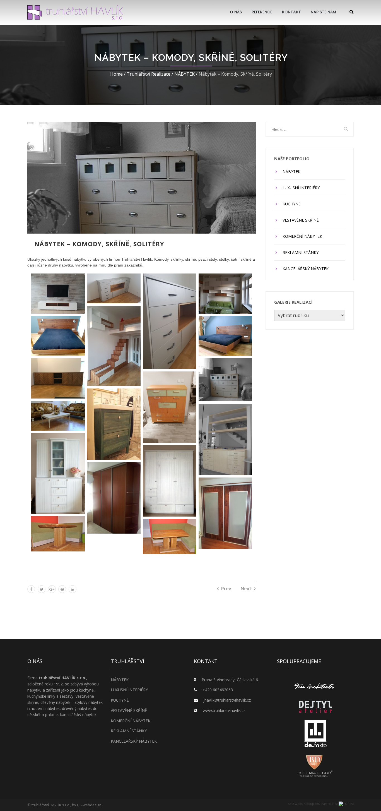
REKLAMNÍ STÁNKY (301, 252)
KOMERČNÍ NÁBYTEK (302, 236)
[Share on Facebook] (31, 589)
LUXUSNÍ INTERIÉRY (301, 187)
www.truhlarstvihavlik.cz (224, 710)
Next (246, 589)
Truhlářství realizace (148, 74)
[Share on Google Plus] (52, 589)
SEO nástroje (324, 804)
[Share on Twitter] (41, 589)
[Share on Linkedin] (72, 589)
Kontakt (291, 12)
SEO (291, 804)
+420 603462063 (217, 689)
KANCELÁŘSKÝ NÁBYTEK (306, 268)
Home (116, 74)
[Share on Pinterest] (62, 589)
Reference (262, 12)
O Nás (236, 12)
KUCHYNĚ (292, 204)
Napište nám (323, 12)
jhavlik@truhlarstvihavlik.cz (227, 700)
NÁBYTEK (184, 74)
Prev (226, 589)
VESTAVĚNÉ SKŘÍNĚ (301, 220)
